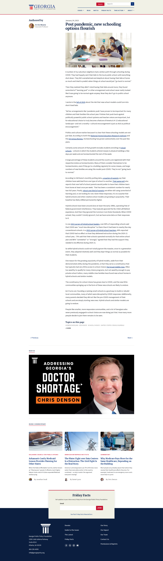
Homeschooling (71, 325)
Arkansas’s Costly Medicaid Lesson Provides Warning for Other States (43, 461)
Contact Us (105, 539)
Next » (130, 337)
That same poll (119, 181)
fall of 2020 (80, 102)
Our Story (104, 525)
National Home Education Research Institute (108, 135)
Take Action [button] (119, 10)
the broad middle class (115, 267)
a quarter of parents (111, 178)
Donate (67, 525)
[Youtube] (77, 545)
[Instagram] (73, 545)
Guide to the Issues (72, 530)
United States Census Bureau (112, 325)
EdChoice (83, 325)
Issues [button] (80, 10)
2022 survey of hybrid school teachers (101, 230)
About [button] (130, 10)
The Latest (69, 534)
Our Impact (105, 530)
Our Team (104, 534)
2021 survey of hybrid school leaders (85, 224)
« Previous (34, 337)
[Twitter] (70, 545)
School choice (94, 325)
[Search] (132, 4)
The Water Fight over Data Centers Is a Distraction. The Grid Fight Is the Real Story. (81, 461)
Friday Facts (69, 539)
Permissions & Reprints (109, 544)
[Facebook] (66, 545)
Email (62, 503)
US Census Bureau (76, 139)
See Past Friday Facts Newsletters (81, 514)
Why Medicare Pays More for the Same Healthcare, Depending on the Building (116, 461)
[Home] (42, 7)
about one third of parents (93, 190)
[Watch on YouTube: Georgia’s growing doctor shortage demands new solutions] (81, 384)
